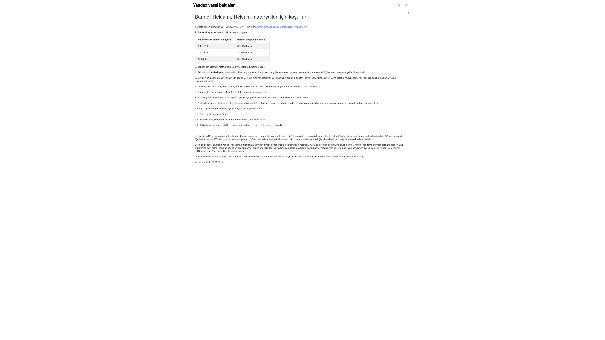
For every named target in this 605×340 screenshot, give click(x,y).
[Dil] (406, 5)
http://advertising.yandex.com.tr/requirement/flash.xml (279, 26)
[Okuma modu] (409, 13)
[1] (212, 80)
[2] (209, 52)
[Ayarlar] (400, 5)
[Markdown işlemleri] (409, 19)
